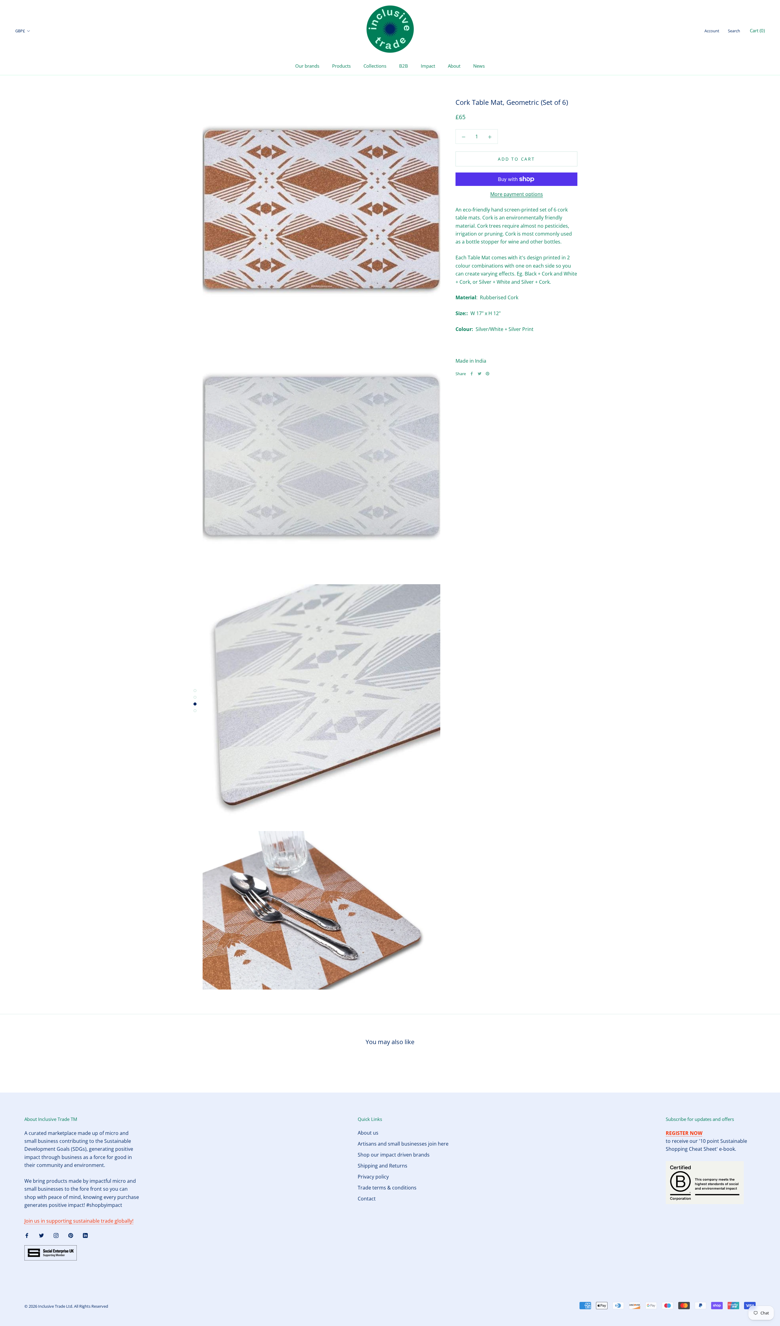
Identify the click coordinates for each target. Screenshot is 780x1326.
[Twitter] (479, 373)
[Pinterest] (487, 373)
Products (341, 66)
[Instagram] (56, 1235)
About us (368, 1132)
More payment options (516, 194)
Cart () (757, 30)
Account (711, 31)
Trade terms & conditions (387, 1187)
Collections (374, 66)
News (479, 66)
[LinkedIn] (85, 1235)
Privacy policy (373, 1176)
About (454, 66)
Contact (367, 1198)
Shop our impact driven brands (394, 1154)
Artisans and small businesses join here (403, 1143)
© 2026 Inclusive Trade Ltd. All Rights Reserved (66, 1306)
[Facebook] (471, 373)
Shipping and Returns (382, 1165)
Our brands (307, 66)
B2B (403, 66)
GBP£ (20, 31)
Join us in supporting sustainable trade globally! (78, 1221)
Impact (428, 66)
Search (734, 31)
